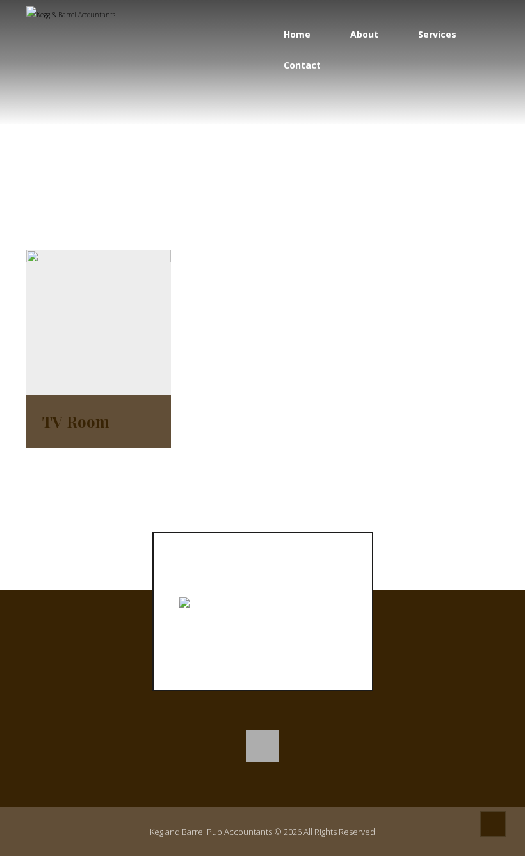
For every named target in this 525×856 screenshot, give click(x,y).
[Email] (262, 746)
